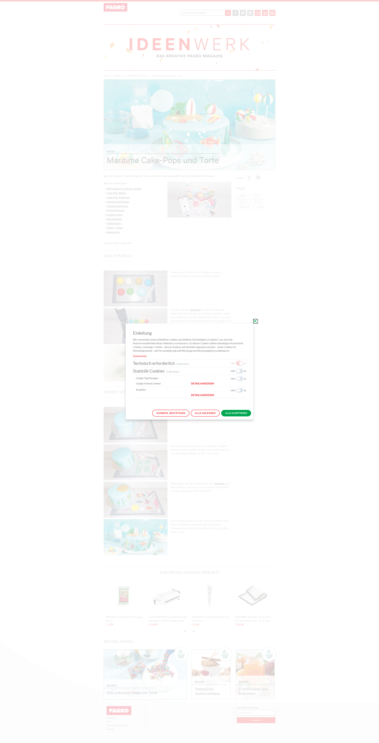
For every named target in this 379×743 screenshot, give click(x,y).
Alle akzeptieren (236, 413)
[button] (218, 383)
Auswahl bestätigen (170, 413)
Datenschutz (140, 356)
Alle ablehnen (205, 413)
